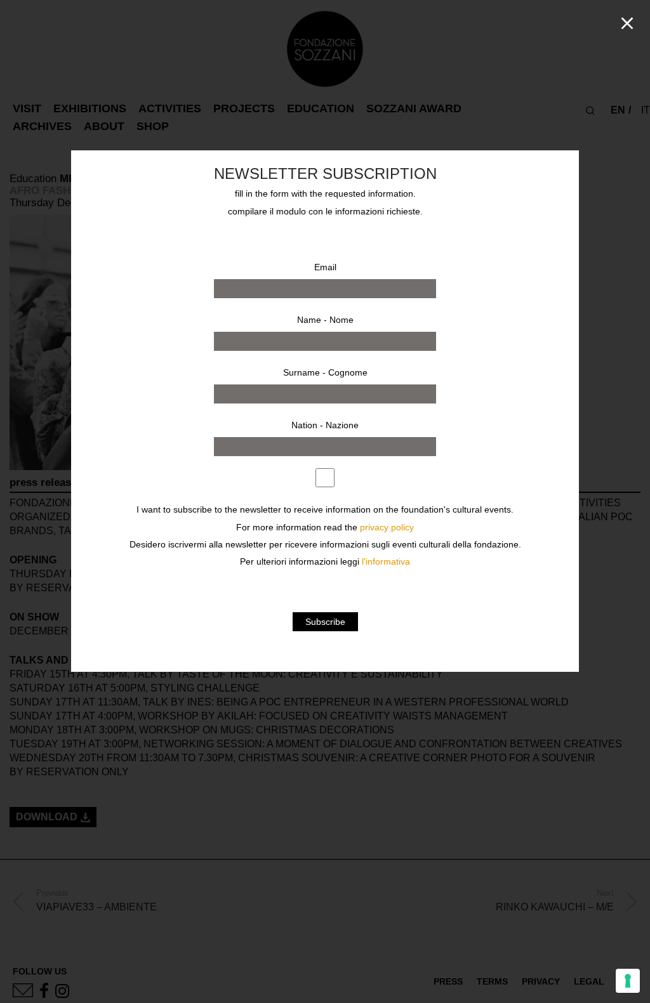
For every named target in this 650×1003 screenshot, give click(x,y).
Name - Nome (325, 320)
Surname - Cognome (325, 372)
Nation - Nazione (325, 425)
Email (325, 267)
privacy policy (387, 527)
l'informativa (386, 562)
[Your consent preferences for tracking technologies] (628, 981)
